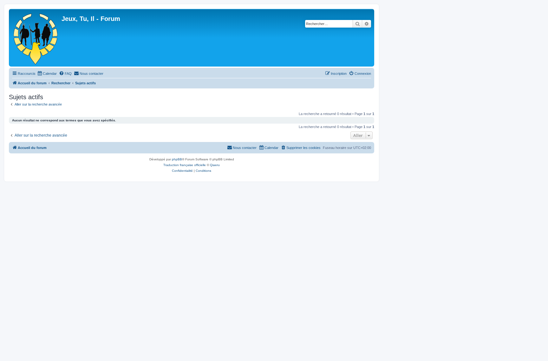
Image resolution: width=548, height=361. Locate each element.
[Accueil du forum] (36, 37)
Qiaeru (215, 165)
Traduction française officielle (184, 165)
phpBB (177, 159)
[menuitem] (47, 73)
